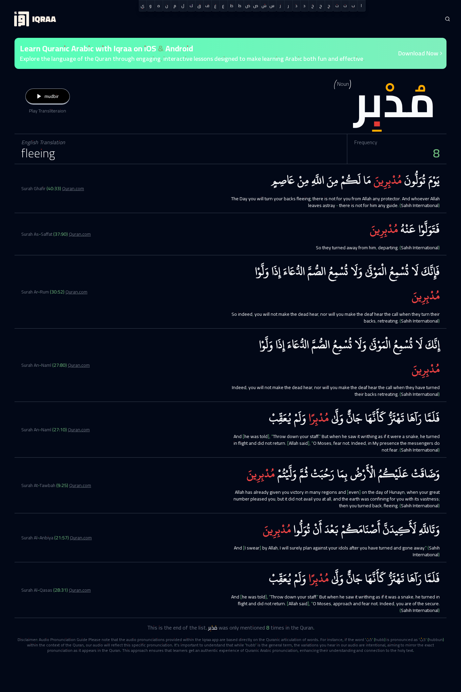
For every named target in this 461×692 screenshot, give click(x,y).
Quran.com (73, 188)
